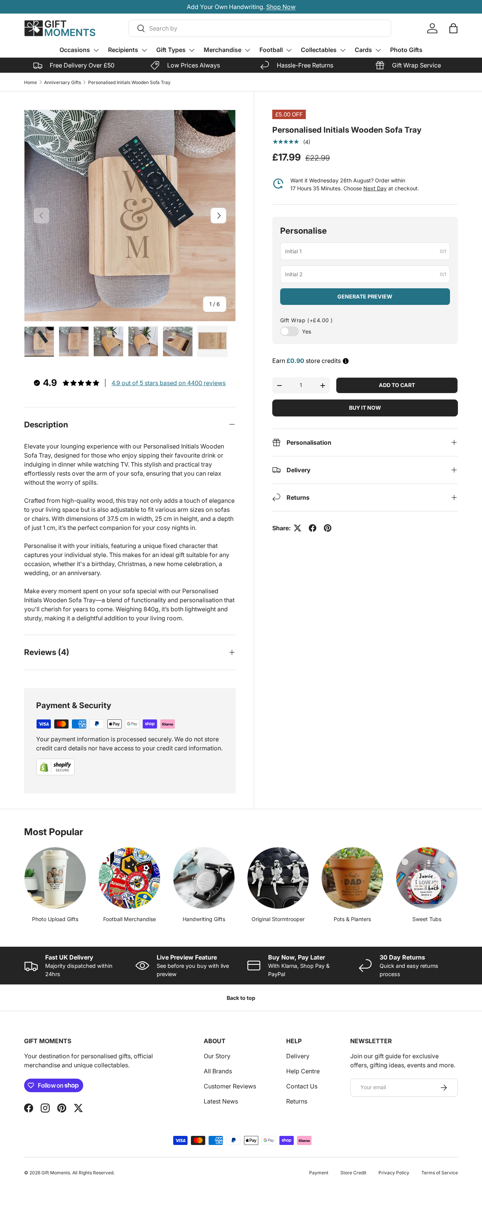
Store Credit (353, 1172)
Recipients (123, 50)
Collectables (319, 50)
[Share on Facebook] (312, 528)
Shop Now (281, 7)
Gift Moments (55, 1172)
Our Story (217, 1056)
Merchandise (222, 50)
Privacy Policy (393, 1172)
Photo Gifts (406, 50)
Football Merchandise (129, 919)
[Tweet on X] (297, 528)
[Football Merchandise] (129, 878)
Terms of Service (439, 1172)
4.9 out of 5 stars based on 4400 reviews (168, 383)
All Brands (218, 1071)
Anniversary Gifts (62, 82)
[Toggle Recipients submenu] (144, 50)
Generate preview (364, 296)
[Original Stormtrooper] (278, 878)
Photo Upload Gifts (55, 919)
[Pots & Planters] (352, 878)
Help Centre (303, 1071)
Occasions (74, 50)
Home (30, 82)
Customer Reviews (230, 1086)
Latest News (221, 1101)
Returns (296, 1101)
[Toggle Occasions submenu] (96, 50)
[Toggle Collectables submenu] (342, 50)
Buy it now (365, 407)
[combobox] (259, 28)
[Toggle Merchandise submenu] (247, 50)
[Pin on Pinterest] (327, 528)
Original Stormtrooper (278, 919)
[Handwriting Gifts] (204, 878)
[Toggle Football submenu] (288, 50)
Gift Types (171, 50)
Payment (318, 1172)
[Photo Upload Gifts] (55, 878)
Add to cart (397, 385)
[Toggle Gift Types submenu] (191, 50)
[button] (453, 28)
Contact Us (301, 1086)
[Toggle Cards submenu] (378, 50)
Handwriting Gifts (204, 919)
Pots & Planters (352, 919)
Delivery (298, 1056)
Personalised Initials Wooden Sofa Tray (129, 82)
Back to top (241, 998)
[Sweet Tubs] (427, 878)
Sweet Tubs (426, 919)
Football (271, 50)
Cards (363, 50)
